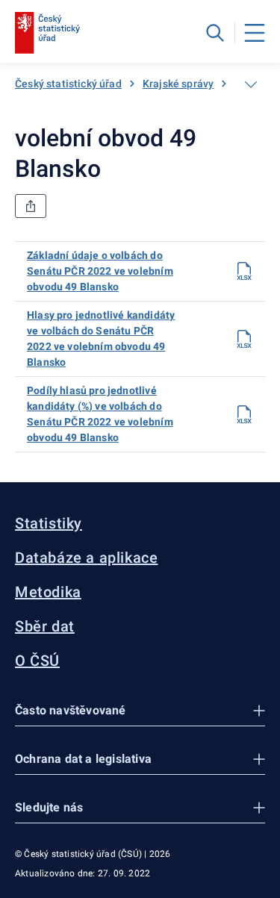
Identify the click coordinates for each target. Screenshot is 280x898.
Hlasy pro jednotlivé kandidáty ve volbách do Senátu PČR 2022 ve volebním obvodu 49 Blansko (101, 338)
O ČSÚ (37, 661)
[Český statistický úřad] (47, 33)
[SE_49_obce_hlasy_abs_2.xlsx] (244, 339)
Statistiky (48, 523)
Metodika (48, 592)
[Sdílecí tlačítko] (30, 206)
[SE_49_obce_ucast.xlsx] (244, 271)
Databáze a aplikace (86, 558)
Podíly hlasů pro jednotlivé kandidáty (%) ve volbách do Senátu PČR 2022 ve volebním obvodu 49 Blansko (100, 413)
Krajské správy (178, 84)
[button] (140, 711)
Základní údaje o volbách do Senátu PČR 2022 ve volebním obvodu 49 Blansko (100, 271)
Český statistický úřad (68, 84)
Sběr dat (45, 626)
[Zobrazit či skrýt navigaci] (251, 84)
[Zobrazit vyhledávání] (215, 32)
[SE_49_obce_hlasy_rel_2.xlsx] (244, 414)
